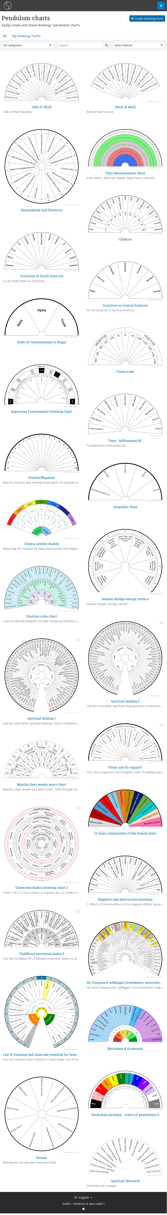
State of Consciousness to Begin (41, 342)
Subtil (66, 1204)
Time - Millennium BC (125, 440)
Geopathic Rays (125, 507)
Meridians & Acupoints (125, 1048)
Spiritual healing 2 (125, 701)
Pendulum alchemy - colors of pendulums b (125, 1115)
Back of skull (125, 107)
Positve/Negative (41, 477)
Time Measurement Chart (125, 173)
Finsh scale (125, 371)
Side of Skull (41, 107)
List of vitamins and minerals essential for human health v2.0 (50, 1054)
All (5, 36)
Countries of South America (41, 276)
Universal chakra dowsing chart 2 (41, 887)
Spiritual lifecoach (125, 1181)
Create (148, 18)
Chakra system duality (41, 544)
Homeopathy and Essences (42, 210)
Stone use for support (125, 767)
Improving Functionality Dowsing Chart (41, 411)
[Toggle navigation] (161, 6)
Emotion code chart (41, 616)
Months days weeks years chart (41, 784)
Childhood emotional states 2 (41, 953)
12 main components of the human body (125, 833)
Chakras (125, 239)
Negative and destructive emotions (125, 899)
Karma (41, 1157)
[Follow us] (83, 1209)
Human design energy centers (125, 599)
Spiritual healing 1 (41, 718)
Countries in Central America (125, 305)
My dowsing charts (26, 36)
